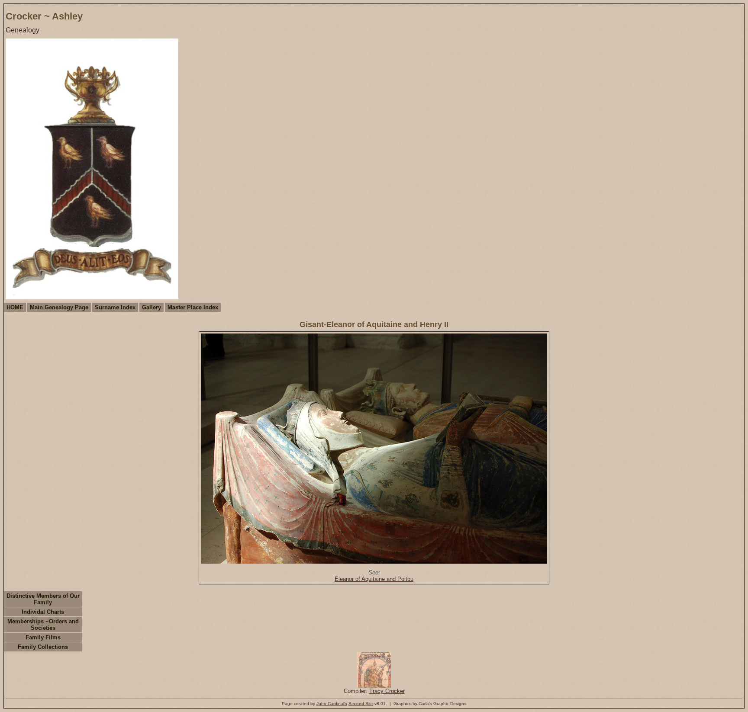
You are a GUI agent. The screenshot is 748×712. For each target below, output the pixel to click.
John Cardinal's (331, 703)
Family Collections (43, 647)
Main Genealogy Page (59, 307)
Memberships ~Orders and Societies (43, 624)
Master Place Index (193, 307)
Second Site (360, 703)
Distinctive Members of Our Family (43, 599)
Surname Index (115, 307)
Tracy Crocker (387, 691)
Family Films (43, 637)
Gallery (151, 307)
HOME (14, 307)
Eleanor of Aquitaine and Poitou (374, 579)
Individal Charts (43, 612)
